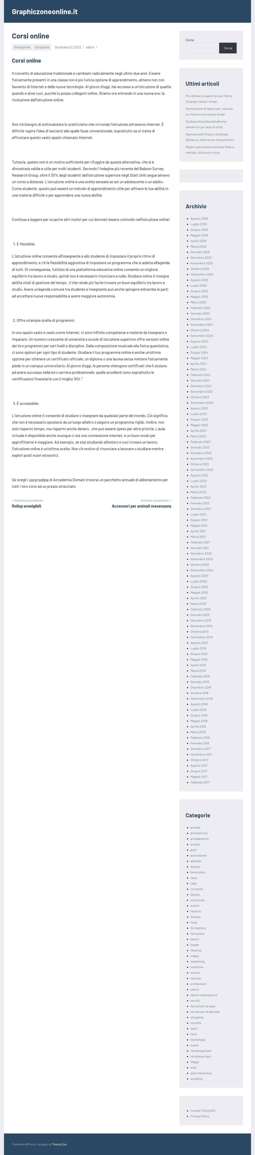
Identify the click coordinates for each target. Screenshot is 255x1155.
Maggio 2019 (198, 659)
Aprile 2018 (198, 726)
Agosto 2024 (199, 341)
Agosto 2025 (199, 280)
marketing (197, 961)
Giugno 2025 (199, 291)
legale (194, 944)
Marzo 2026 (198, 246)
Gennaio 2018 (199, 743)
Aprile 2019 (198, 665)
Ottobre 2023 (199, 397)
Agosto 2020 (199, 576)
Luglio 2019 (198, 648)
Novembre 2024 (201, 324)
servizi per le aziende (205, 1011)
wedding (196, 1078)
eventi (194, 905)
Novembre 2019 (201, 626)
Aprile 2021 (198, 531)
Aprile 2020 (198, 598)
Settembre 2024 (201, 335)
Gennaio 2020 (200, 615)
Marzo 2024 (198, 369)
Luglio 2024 (198, 347)
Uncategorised (200, 1051)
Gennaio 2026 (200, 252)
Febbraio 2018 (200, 737)
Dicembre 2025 (201, 257)
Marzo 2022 (198, 492)
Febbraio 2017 (200, 782)
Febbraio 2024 (200, 375)
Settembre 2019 (201, 637)
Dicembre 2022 (201, 453)
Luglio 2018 (198, 709)
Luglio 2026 (198, 224)
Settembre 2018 (201, 698)
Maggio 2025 (199, 296)
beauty (195, 866)
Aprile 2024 (198, 363)
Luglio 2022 (198, 481)
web (193, 1067)
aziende (195, 861)
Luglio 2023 (198, 414)
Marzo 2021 (198, 536)
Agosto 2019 (199, 642)
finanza (195, 917)
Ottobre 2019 (199, 631)
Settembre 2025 (201, 274)
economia (197, 900)
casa (193, 878)
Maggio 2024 (199, 358)
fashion (195, 911)
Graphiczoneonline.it (45, 11)
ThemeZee (59, 1144)
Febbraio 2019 (200, 676)
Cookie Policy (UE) (202, 1110)
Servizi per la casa (202, 1006)
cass (193, 883)
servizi (195, 1000)
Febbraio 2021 (200, 542)
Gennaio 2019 (199, 682)
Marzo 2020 (198, 603)
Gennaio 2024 (200, 380)
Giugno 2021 (199, 520)
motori (195, 972)
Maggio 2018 (198, 721)
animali (195, 827)
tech (193, 1034)
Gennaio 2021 (199, 548)
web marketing (200, 1073)
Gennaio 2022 (200, 503)
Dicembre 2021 (200, 509)
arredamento (199, 838)
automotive (198, 855)
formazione (22, 47)
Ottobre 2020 (199, 564)
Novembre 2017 (201, 754)
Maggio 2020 (199, 592)
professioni (198, 984)
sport (194, 1028)
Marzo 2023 (198, 436)
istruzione (42, 47)
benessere (198, 872)
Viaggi (194, 1062)
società (195, 1023)
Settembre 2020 (201, 570)
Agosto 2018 (199, 704)
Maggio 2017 (198, 776)
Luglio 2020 (198, 581)
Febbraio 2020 (200, 609)
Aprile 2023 (198, 430)
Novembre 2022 (201, 458)
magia (194, 956)
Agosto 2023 (199, 408)
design (195, 894)
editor (90, 47)
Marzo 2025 (198, 302)
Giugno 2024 (199, 352)
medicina (196, 967)
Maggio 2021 (199, 525)
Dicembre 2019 (200, 620)
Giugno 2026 (199, 229)
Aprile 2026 (198, 241)
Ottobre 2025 (199, 269)
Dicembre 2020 (201, 553)
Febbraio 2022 (200, 497)
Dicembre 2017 (200, 749)
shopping (197, 1017)
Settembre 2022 (201, 469)
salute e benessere (203, 995)
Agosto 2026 (199, 218)
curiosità (196, 889)
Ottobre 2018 (199, 693)
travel (194, 1045)
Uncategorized (200, 1056)
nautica (195, 978)
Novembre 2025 (201, 263)
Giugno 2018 (198, 715)
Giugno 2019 (198, 654)
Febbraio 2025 (200, 308)
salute (194, 989)
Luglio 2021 (198, 514)
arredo (195, 844)
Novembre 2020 (201, 559)
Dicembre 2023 (201, 386)
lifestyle (196, 950)
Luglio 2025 (198, 285)
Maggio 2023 (199, 425)
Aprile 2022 (198, 486)
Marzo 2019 (198, 670)
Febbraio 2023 (200, 442)
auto (193, 850)
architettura (198, 833)
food (193, 922)
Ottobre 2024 (199, 330)
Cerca (190, 40)
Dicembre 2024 (201, 319)
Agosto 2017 (199, 765)
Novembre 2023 (201, 391)
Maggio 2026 (199, 235)
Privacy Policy (199, 1116)
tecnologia (197, 1039)
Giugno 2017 (198, 771)
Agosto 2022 (199, 475)
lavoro (194, 939)
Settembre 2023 (201, 402)
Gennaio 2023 (200, 447)
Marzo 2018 (198, 732)
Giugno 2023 (199, 419)
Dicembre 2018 (200, 687)
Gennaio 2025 (200, 313)
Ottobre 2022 (199, 464)
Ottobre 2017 (199, 760)
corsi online (39, 479)
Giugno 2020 (199, 587)
